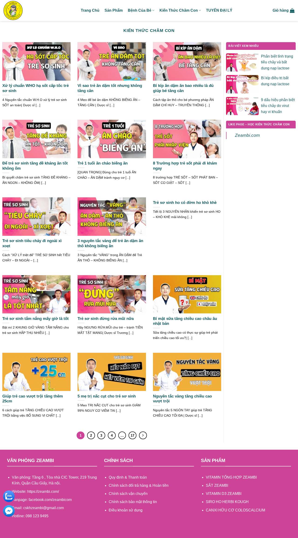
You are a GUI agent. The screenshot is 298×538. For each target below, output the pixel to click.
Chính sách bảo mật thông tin (133, 502)
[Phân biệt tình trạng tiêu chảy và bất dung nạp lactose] (242, 62)
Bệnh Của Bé (139, 10)
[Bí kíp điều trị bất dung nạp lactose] (242, 84)
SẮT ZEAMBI (217, 485)
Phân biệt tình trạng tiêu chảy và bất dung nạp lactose (277, 62)
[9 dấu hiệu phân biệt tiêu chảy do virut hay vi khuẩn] (242, 106)
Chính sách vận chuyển (128, 494)
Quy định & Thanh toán (128, 477)
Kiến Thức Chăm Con (178, 10)
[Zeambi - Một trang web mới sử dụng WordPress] (38, 10)
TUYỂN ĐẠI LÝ (219, 10)
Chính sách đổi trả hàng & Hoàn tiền (139, 485)
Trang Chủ (90, 10)
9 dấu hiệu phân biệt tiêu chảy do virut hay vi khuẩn (278, 106)
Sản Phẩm (114, 10)
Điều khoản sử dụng (125, 510)
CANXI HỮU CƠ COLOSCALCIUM (235, 510)
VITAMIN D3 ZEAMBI (223, 494)
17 (132, 435)
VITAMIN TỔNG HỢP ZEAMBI (231, 477)
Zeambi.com (247, 135)
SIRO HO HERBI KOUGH (227, 502)
